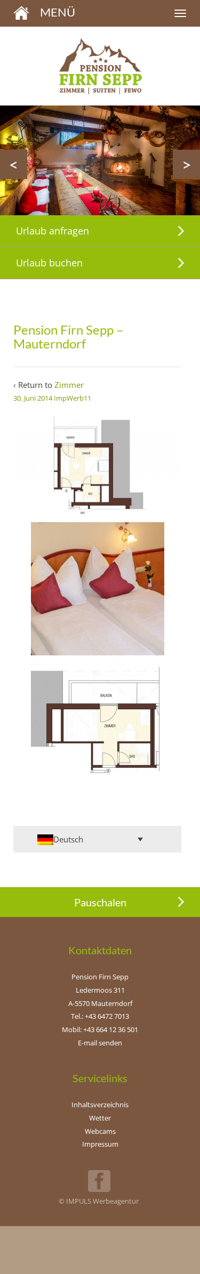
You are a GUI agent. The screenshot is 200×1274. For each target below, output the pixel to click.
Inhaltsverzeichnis (100, 1104)
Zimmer (69, 384)
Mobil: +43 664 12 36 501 (100, 1029)
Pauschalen (100, 902)
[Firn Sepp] (21, 11)
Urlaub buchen (49, 262)
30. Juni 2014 (32, 398)
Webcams (100, 1131)
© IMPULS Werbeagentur (99, 1201)
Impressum (100, 1144)
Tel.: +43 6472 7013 (100, 1016)
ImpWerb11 (72, 398)
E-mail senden (100, 1043)
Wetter (100, 1118)
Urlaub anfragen (52, 230)
